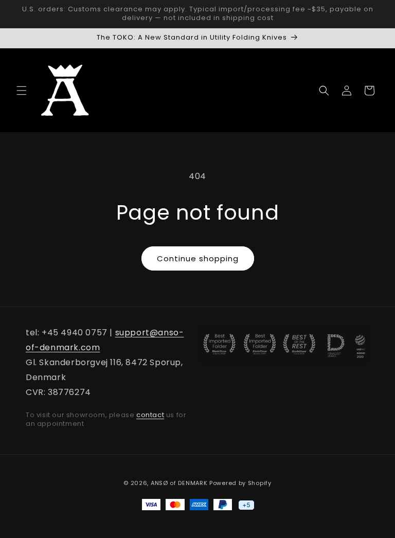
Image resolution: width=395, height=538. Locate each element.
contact (150, 415)
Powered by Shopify (240, 483)
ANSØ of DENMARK (179, 483)
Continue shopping (198, 258)
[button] (21, 90)
